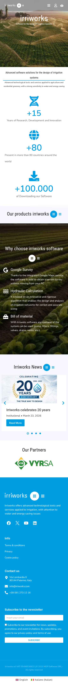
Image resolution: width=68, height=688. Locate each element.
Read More (15, 422)
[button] (28, 433)
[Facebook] (9, 523)
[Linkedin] (35, 523)
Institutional (13, 415)
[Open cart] (61, 5)
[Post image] (29, 389)
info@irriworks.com (19, 586)
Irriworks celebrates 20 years (28, 410)
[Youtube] (26, 523)
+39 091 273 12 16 (20, 592)
